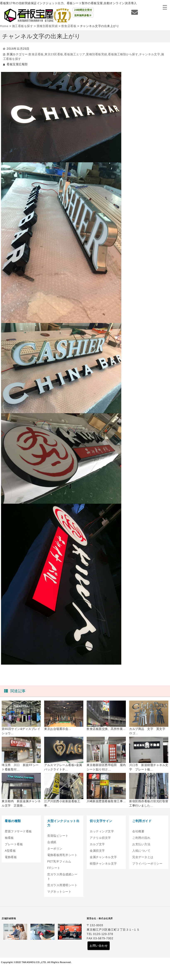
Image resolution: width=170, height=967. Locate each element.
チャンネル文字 (149, 54)
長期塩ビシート (57, 835)
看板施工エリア (74, 54)
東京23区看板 (54, 54)
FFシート (53, 868)
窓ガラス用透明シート (62, 885)
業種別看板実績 (96, 54)
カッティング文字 (102, 831)
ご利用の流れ (141, 837)
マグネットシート (59, 891)
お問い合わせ (99, 945)
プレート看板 (14, 844)
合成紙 (51, 842)
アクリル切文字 (100, 837)
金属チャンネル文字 (103, 857)
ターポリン (54, 848)
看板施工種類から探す (123, 54)
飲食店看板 (36, 54)
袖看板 (9, 837)
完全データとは (142, 857)
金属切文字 (97, 850)
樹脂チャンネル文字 (103, 863)
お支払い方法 (141, 844)
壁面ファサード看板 (18, 831)
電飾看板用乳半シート (62, 855)
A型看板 (10, 850)
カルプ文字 (97, 844)
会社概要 (138, 831)
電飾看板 (11, 857)
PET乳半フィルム (59, 861)
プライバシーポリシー (147, 863)
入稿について (141, 850)
